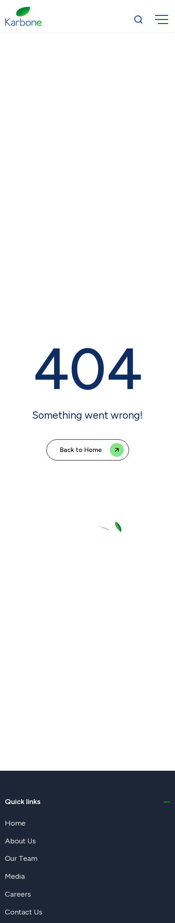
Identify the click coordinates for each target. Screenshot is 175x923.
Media (15, 876)
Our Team (21, 858)
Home (15, 823)
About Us (20, 841)
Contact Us (23, 912)
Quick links (23, 801)
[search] (138, 19)
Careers (18, 894)
